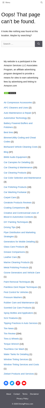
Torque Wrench (11, 344)
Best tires (8, 132)
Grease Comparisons (14, 252)
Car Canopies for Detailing (17, 162)
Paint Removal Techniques (17, 282)
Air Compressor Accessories (18, 102)
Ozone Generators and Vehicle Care (22, 272)
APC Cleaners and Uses (16, 107)
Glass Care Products (14, 247)
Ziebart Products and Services (19, 374)
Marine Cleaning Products (17, 262)
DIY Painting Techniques (16, 222)
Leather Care (10, 257)
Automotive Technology (15, 118)
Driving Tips (10, 227)
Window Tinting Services (16, 359)
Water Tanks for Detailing (16, 354)
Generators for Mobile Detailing (19, 241)
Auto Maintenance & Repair (17, 113)
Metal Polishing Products (16, 267)
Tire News (9, 328)
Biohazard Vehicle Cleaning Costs (21, 147)
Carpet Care (10, 197)
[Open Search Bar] (41, 2)
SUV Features (11, 318)
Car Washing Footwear (15, 192)
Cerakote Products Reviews (18, 202)
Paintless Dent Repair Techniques (21, 287)
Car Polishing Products (15, 187)
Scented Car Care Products (17, 307)
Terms (25, 394)
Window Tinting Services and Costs (21, 364)
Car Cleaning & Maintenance (18, 167)
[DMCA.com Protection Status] (10, 93)
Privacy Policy (22, 399)
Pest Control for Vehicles (16, 292)
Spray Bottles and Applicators (18, 313)
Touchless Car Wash (14, 349)
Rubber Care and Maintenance (19, 302)
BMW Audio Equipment (15, 157)
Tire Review (10, 333)
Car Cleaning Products (15, 172)
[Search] (38, 44)
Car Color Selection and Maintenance (22, 178)
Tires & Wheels (11, 338)
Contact (17, 394)
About (8, 394)
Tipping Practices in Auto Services (21, 323)
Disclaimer (34, 394)
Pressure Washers (13, 297)
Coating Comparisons (14, 207)
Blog (6, 152)
